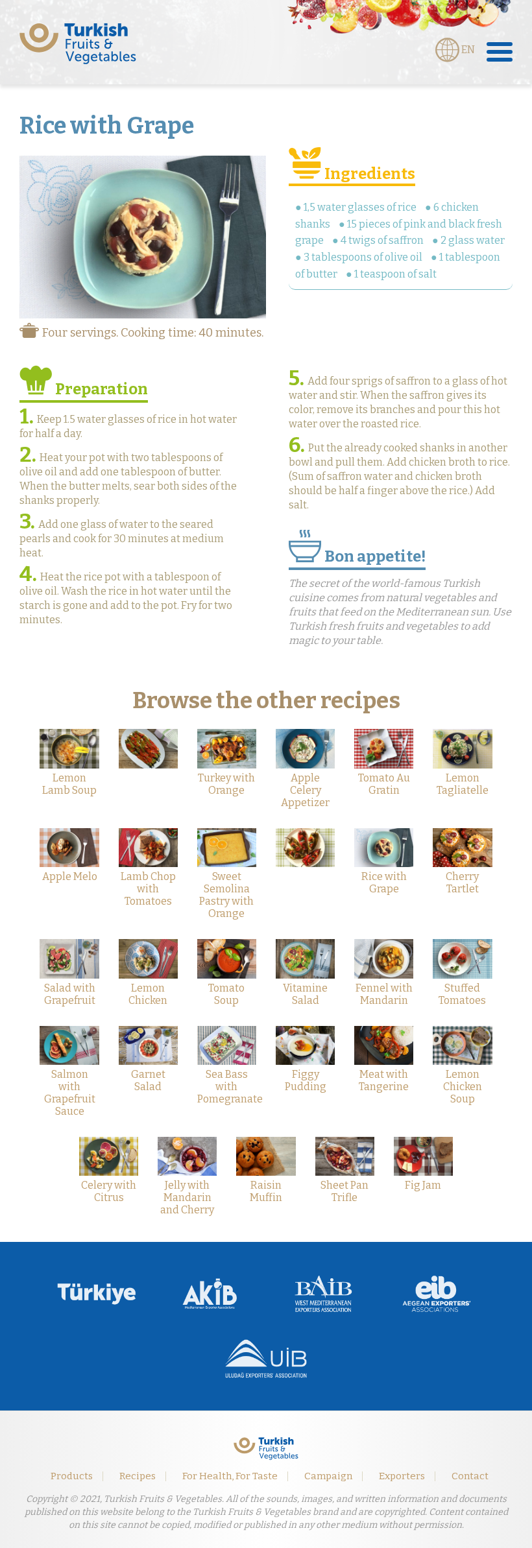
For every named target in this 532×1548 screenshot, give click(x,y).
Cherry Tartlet (462, 882)
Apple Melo (69, 876)
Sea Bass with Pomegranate (230, 1086)
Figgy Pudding (305, 1080)
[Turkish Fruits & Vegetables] (77, 44)
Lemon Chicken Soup (462, 1086)
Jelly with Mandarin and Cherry (187, 1197)
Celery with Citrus (108, 1191)
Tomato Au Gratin (384, 784)
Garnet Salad (148, 1080)
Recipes (137, 1476)
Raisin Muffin (266, 1191)
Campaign (328, 1476)
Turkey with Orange (226, 784)
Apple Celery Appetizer (305, 790)
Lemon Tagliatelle (463, 784)
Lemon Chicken (147, 994)
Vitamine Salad (305, 994)
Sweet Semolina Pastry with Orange (226, 895)
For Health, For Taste (230, 1476)
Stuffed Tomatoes (462, 994)
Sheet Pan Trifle (344, 1191)
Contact (470, 1476)
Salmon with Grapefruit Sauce (69, 1092)
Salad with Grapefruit (69, 994)
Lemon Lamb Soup (69, 784)
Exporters (402, 1476)
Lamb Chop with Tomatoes (148, 888)
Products (72, 1476)
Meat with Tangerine (384, 1080)
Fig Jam (423, 1185)
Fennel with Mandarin (384, 994)
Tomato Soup (226, 994)
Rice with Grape (384, 882)
